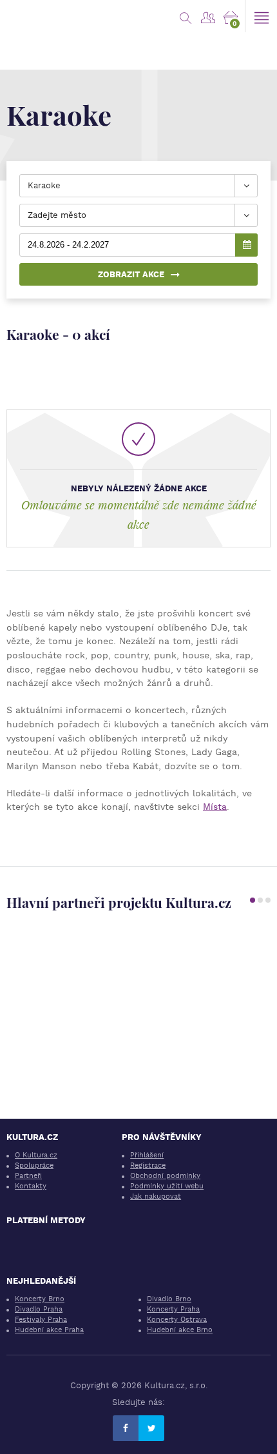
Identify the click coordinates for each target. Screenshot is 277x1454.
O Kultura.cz (36, 1155)
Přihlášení (147, 1155)
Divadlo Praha (38, 1309)
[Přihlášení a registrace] (207, 16)
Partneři (28, 1176)
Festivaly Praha (41, 1319)
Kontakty (30, 1186)
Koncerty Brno (39, 1299)
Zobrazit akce (131, 274)
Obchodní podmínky (165, 1176)
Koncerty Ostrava (177, 1319)
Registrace (148, 1165)
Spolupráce (34, 1165)
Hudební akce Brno (180, 1330)
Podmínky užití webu (167, 1186)
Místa (215, 806)
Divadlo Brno (169, 1299)
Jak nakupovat (155, 1196)
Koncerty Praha (173, 1309)
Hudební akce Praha (49, 1330)
